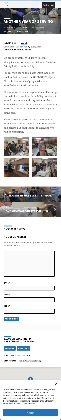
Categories (9, 31)
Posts (13, 27)
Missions (29, 49)
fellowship (8, 49)
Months (28, 31)
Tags (19, 31)
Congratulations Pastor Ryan (27, 210)
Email (7, 294)
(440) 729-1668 (10, 361)
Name (7, 283)
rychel (24, 43)
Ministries (19, 49)
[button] (56, 383)
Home (6, 27)
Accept (30, 412)
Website (8, 306)
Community (25, 47)
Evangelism (36, 47)
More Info (9, 348)
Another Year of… (38, 27)
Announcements (23, 27)
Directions (23, 348)
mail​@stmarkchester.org (29, 361)
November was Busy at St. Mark (30, 195)
